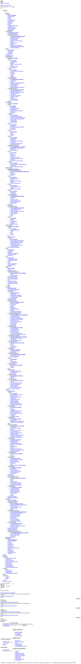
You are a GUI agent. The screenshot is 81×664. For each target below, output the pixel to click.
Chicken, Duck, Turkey (13, 206)
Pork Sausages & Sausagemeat (17, 160)
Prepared (12, 179)
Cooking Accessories (15, 524)
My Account (17, 640)
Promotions (10, 52)
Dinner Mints (13, 352)
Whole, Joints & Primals (15, 183)
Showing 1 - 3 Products (5, 586)
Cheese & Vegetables (15, 488)
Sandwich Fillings (11, 264)
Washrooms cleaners (15, 516)
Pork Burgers (13, 155)
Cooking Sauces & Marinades (14, 335)
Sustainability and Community (12, 573)
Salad (10, 68)
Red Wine (10, 252)
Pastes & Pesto (14, 339)
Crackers (12, 367)
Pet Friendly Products (10, 537)
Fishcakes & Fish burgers (16, 37)
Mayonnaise (13, 307)
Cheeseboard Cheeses (15, 243)
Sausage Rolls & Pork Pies (16, 482)
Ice (8, 279)
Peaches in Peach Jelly (8, 596)
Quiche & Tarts (14, 481)
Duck (10, 123)
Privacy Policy (18, 657)
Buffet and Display (12, 552)
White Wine (10, 250)
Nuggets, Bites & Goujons (16, 200)
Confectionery (11, 348)
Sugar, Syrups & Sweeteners (13, 388)
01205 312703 (6, 641)
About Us (5, 568)
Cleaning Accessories (13, 502)
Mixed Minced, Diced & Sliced (17, 148)
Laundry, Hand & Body (13, 528)
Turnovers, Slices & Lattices (16, 484)
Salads (12, 75)
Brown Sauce (13, 304)
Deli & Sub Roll (14, 395)
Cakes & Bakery (12, 406)
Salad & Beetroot (14, 86)
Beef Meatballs (14, 109)
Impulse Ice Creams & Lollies (17, 437)
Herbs (9, 101)
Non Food (8, 498)
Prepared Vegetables (12, 78)
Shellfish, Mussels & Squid (16, 45)
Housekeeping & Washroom (14, 510)
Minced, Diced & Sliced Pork (16, 158)
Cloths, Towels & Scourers (16, 507)
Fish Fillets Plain (14, 39)
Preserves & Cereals (12, 379)
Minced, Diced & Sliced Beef (16, 110)
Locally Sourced (18, 645)
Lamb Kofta (13, 139)
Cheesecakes (13, 427)
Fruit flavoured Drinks (12, 276)
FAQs (7, 579)
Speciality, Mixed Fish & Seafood (17, 46)
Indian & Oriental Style (15, 490)
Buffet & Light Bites (12, 27)
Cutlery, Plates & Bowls (15, 533)
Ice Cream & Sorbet (15, 431)
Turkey (12, 215)
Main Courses (11, 30)
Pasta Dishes (13, 462)
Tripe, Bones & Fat (14, 150)
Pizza (12, 464)
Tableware (10, 23)
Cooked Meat (11, 205)
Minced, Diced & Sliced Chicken (17, 118)
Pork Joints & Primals (15, 157)
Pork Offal (13, 159)
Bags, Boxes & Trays (15, 535)
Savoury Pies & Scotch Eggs (14, 247)
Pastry (12, 233)
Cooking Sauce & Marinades (16, 338)
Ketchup (12, 306)
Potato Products (12, 417)
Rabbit (12, 134)
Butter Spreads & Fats (15, 230)
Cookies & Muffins (14, 356)
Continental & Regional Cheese (17, 241)
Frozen (7, 389)
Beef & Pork (13, 197)
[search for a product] (13, 7)
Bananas (12, 63)
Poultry (12, 132)
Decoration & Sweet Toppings (17, 319)
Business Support (9, 570)
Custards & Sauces (14, 331)
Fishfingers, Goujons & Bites (16, 40)
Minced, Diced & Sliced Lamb (17, 141)
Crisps (12, 345)
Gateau (12, 429)
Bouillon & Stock (14, 372)
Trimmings (10, 22)
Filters (2, 587)
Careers (7, 577)
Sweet (12, 494)
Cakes (12, 408)
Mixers (9, 269)
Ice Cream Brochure (10, 566)
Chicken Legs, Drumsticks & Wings (18, 117)
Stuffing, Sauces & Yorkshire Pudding (18, 465)
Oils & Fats (13, 376)
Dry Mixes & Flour (14, 320)
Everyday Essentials (10, 55)
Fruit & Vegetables (12, 452)
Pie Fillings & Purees (15, 332)
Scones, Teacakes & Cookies (16, 413)
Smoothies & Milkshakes (13, 497)
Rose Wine (10, 255)
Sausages (12, 175)
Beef (9, 104)
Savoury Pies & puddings (16, 483)
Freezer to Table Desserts (16, 428)
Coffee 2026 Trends (10, 560)
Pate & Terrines (14, 493)
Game (10, 130)
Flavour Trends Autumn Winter (12, 561)
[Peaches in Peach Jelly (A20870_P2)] (8, 592)
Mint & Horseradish (15, 309)
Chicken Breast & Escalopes (16, 116)
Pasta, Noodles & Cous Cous (14, 289)
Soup (9, 368)
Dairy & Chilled (9, 225)
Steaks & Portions (14, 223)
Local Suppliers (9, 572)
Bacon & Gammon (14, 178)
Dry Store (8, 286)
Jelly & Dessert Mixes (15, 329)
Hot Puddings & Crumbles (16, 430)
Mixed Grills (13, 149)
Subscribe (24, 625)
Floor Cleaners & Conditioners (17, 513)
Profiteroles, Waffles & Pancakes (17, 435)
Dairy (10, 227)
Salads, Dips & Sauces (12, 263)
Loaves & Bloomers (15, 401)
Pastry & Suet (13, 324)
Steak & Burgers (9, 562)
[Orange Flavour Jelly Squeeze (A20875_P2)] (9, 602)
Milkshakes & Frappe (12, 281)
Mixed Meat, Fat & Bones (13, 145)
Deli (6, 256)
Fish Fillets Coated (14, 38)
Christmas (8, 14)
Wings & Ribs (13, 203)
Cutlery (9, 542)
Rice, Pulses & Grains (12, 290)
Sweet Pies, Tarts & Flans (16, 436)
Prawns (12, 41)
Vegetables (13, 455)
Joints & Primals (14, 221)
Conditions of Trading (19, 659)
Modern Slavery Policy (19, 654)
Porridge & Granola (15, 385)
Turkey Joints (13, 165)
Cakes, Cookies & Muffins (13, 353)
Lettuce (12, 74)
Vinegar (12, 378)
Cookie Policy (18, 656)
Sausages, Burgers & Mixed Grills (15, 170)
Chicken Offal (13, 119)
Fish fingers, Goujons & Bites (17, 444)
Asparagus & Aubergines (16, 90)
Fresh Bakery (8, 54)
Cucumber (13, 73)
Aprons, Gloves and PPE (13, 501)
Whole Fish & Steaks (15, 47)
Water (9, 285)
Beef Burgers (13, 107)
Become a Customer (5, 5)
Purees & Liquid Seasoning (16, 340)
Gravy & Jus (13, 373)
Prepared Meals (14, 43)
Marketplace (8, 538)
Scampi (12, 44)
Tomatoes (12, 76)
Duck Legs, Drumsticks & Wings (17, 126)
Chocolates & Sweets (15, 350)
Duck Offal (13, 128)
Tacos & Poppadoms (12, 298)
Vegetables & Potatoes (13, 88)
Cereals (12, 381)
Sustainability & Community (21, 646)
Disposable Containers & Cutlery (15, 531)
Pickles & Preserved (12, 299)
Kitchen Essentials (12, 522)
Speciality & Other (14, 100)
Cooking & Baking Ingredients (14, 313)
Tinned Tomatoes (14, 297)
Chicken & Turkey (14, 199)
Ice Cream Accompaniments (16, 333)
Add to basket (3, 601)
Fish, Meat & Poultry (15, 489)
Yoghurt (12, 234)
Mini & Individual (14, 433)
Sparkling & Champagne (13, 253)
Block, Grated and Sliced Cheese (17, 240)
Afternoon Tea (11, 26)
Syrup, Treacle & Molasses (16, 387)
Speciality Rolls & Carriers (16, 404)
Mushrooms (13, 94)
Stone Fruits (13, 67)
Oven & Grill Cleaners (15, 519)
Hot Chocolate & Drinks (13, 278)
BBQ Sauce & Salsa (15, 303)
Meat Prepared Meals (15, 461)
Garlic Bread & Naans (15, 399)
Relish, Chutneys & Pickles (16, 312)
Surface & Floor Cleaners (16, 521)
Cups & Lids (13, 536)
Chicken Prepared (14, 210)
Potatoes (12, 97)
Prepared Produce (18, 635)
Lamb (10, 136)
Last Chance (10, 53)
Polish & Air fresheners (15, 514)
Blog (4, 574)
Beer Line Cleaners (14, 518)
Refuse (12, 509)
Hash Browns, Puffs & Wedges (17, 422)
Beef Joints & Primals (15, 108)
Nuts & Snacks (14, 346)
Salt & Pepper (13, 325)
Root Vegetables (14, 85)
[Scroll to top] (1, 4)
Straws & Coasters (14, 526)
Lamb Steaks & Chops (15, 144)
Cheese (9, 17)
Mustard (12, 310)
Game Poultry (13, 193)
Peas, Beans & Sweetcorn (16, 95)
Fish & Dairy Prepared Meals (16, 459)
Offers (7, 48)
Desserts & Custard (12, 326)
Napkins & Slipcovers (12, 529)
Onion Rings (10, 474)
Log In (10, 5)
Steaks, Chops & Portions (16, 180)
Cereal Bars (13, 347)
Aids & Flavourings (15, 316)
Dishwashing (13, 517)
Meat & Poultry (11, 16)
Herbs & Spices (14, 322)
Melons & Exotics (14, 66)
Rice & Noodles (11, 475)
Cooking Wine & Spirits (15, 317)
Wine (7, 248)
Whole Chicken (14, 122)
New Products (11, 550)
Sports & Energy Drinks (13, 283)
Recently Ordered (18, 632)
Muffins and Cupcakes (15, 411)
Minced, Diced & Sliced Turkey (17, 166)
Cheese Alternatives (15, 246)
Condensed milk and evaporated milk (18, 334)
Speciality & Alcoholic (12, 282)
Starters (9, 18)
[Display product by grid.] (1, 584)
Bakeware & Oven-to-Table (13, 547)
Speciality (10, 265)
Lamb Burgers (13, 138)
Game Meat (13, 192)
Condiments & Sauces (13, 300)
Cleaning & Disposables (13, 25)
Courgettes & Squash (15, 93)
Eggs (9, 235)
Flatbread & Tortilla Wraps (16, 396)
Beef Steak (13, 112)
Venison (12, 135)
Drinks (9, 24)
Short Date (10, 51)
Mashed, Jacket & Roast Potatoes (17, 421)
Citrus (12, 65)
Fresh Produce (11, 21)
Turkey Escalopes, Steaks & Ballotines (18, 164)
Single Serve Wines (12, 254)
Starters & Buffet (12, 486)
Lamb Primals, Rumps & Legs (17, 143)
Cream (12, 231)
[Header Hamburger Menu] (2, 2)
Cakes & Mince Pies (15, 355)
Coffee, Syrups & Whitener (13, 271)
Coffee (12, 274)
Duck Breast (13, 125)
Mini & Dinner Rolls (15, 402)
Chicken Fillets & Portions (16, 208)
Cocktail (12, 305)
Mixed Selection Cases (15, 491)
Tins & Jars (11, 291)
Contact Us (6, 575)
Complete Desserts (14, 328)
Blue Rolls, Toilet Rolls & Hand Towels (19, 504)
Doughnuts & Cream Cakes (16, 410)
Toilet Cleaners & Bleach (16, 515)
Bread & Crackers (12, 363)
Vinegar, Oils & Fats (12, 374)
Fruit (9, 59)
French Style (13, 398)
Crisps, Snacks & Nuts (13, 341)
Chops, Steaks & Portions (16, 186)
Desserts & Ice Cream (13, 424)
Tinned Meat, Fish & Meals (16, 296)
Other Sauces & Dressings (16, 311)
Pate (9, 262)
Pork (9, 151)
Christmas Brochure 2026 (11, 558)
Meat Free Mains (14, 460)
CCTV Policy (18, 660)
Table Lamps (10, 551)
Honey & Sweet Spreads (16, 383)
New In (7, 12)
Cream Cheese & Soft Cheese (17, 245)
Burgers (12, 172)
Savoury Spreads (14, 386)
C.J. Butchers (8, 102)
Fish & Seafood (11, 29)
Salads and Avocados (12, 496)
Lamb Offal (13, 142)
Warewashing (11, 544)
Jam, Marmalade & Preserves (16, 382)
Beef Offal (13, 111)
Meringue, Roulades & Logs (16, 432)
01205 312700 (6, 649)
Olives (9, 261)
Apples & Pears (14, 61)
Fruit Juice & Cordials (12, 277)
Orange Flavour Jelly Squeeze (10, 605)
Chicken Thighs (14, 121)
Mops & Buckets (14, 508)
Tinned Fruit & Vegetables (16, 295)
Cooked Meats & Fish (12, 260)
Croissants (13, 409)
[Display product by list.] (3, 584)
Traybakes (13, 415)
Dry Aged (10, 204)
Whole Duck (13, 129)
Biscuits (12, 343)
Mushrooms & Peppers (15, 83)
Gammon (12, 156)
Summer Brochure (9, 565)
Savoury (12, 495)
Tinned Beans (13, 294)
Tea (9, 284)
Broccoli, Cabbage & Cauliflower (17, 82)
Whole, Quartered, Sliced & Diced (17, 87)
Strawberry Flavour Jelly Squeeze (11, 615)
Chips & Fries (13, 80)
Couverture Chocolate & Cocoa (17, 318)
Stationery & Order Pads (13, 530)
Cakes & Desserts (11, 19)
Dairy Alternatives (11, 236)
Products (5, 10)
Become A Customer (19, 641)
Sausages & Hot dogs (15, 201)
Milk (12, 232)
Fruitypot (2, 596)
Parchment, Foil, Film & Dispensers (18, 525)
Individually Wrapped (15, 416)
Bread (12, 366)
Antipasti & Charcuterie (13, 259)
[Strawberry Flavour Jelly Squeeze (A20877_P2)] (11, 611)
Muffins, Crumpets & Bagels (16, 403)
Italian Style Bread (14, 400)
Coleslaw (12, 72)
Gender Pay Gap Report (20, 655)
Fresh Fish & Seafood (12, 33)
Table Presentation (11, 540)
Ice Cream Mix (14, 361)
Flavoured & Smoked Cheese (16, 242)
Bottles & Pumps (14, 506)
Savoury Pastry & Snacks (13, 476)
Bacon (12, 153)
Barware (10, 548)
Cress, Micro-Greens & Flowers (17, 71)
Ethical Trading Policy (19, 653)
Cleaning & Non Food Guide (11, 567)
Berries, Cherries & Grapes (16, 64)
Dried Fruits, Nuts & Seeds (16, 321)
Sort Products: (3, 583)
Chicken (10, 114)
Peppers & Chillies (14, 96)
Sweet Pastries (13, 414)
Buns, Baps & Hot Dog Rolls (16, 394)
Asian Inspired (8, 563)
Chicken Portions (14, 212)
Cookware (10, 543)
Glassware (10, 545)
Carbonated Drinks (12, 270)
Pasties (12, 479)
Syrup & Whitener (14, 275)
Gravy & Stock (11, 369)
